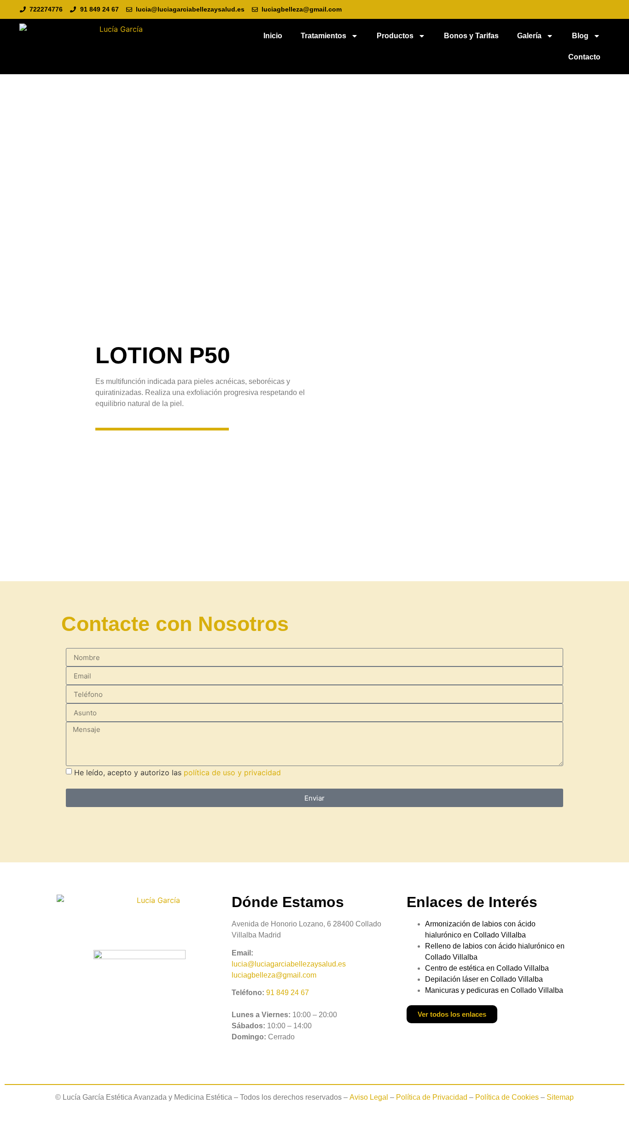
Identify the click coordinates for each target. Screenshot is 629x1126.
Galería (529, 36)
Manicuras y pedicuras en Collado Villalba (494, 990)
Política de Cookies (507, 1097)
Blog (580, 36)
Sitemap (560, 1097)
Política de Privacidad (431, 1097)
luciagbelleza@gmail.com (274, 975)
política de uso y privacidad (232, 772)
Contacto (584, 57)
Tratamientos (323, 36)
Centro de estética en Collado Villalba (487, 968)
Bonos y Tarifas (471, 36)
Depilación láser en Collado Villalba (484, 979)
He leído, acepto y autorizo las (177, 772)
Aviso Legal (368, 1097)
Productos (395, 36)
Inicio (272, 36)
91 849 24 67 (287, 992)
